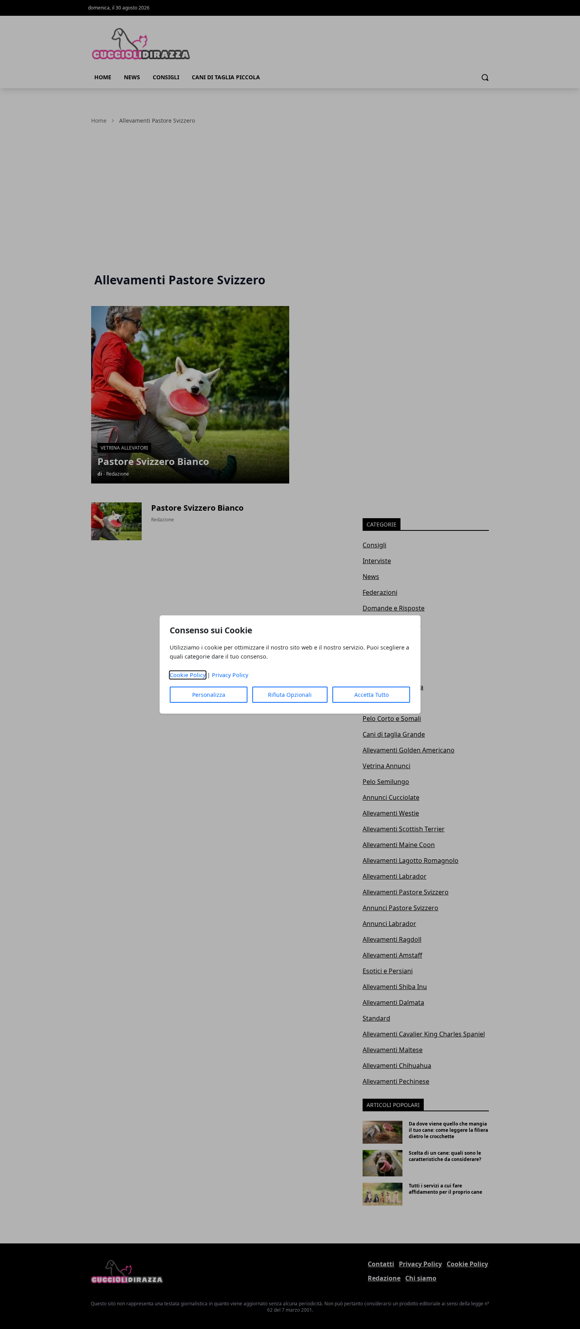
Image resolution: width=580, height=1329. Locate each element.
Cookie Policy (188, 675)
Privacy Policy (230, 675)
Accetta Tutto (371, 694)
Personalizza (208, 694)
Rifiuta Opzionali (290, 694)
